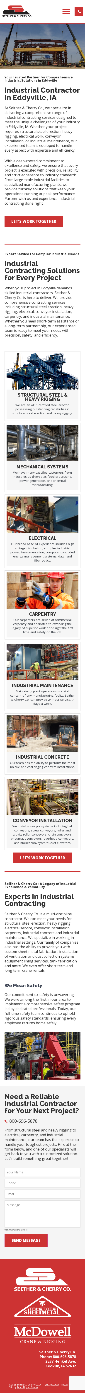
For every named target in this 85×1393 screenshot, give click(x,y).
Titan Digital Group (27, 1387)
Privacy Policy (68, 1384)
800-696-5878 (64, 1356)
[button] (66, 11)
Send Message (26, 1240)
